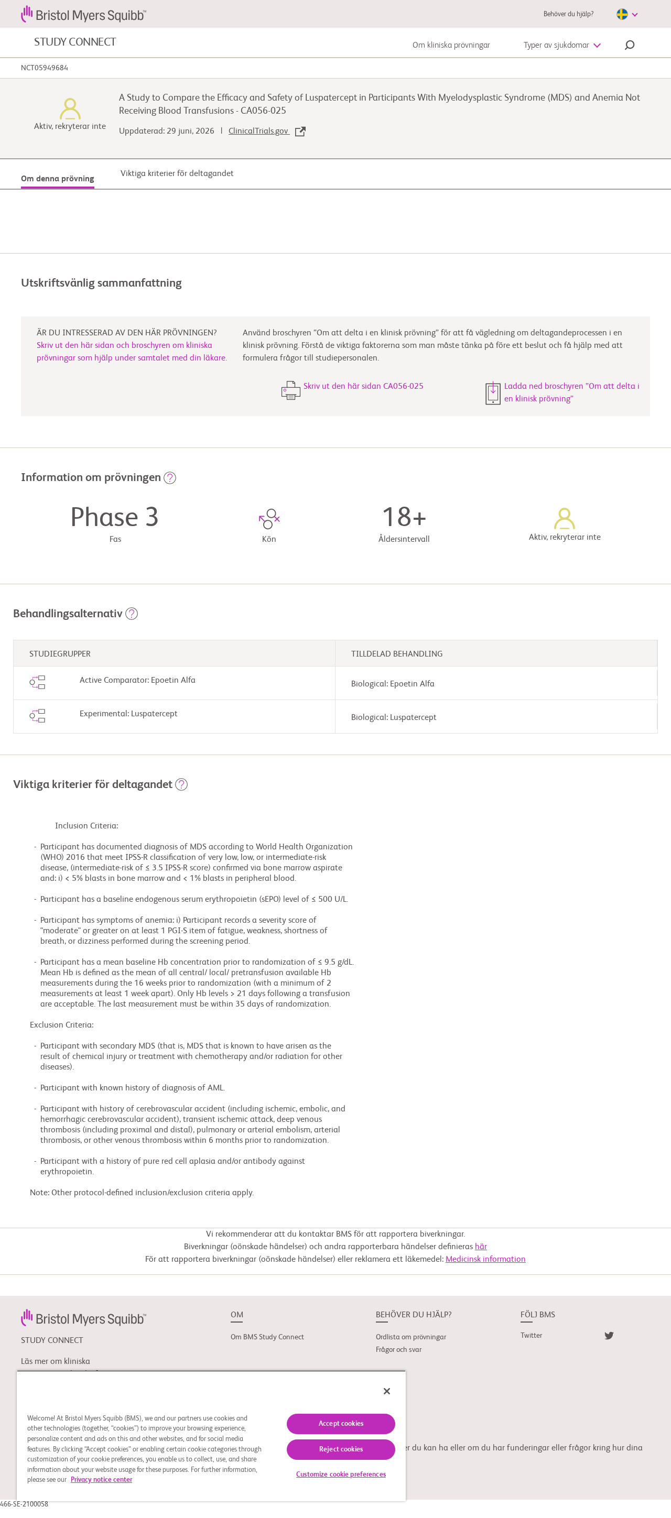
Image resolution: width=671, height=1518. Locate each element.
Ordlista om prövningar (411, 1337)
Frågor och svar (398, 1349)
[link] (83, 1317)
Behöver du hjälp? (568, 14)
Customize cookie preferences (341, 1474)
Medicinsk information (486, 1259)
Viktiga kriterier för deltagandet (177, 174)
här (481, 1247)
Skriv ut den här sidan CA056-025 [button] (364, 387)
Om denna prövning (57, 179)
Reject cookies (341, 1449)
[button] (629, 46)
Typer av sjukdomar (556, 45)
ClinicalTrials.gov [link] (259, 131)
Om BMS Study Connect (267, 1337)
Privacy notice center (101, 1480)
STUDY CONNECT (75, 42)
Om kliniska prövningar (451, 45)
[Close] (386, 1391)
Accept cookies (341, 1424)
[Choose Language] (626, 14)
